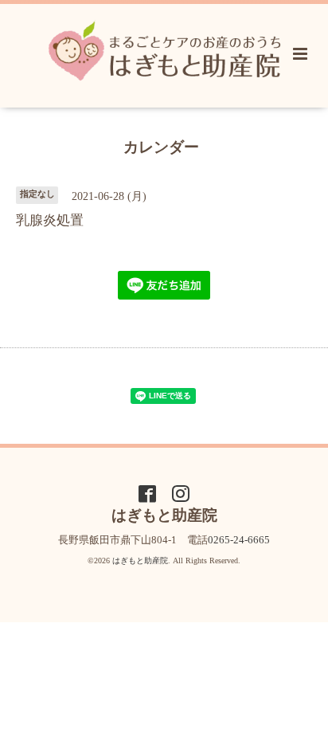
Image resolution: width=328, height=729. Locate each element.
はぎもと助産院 (140, 560)
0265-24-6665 (239, 540)
